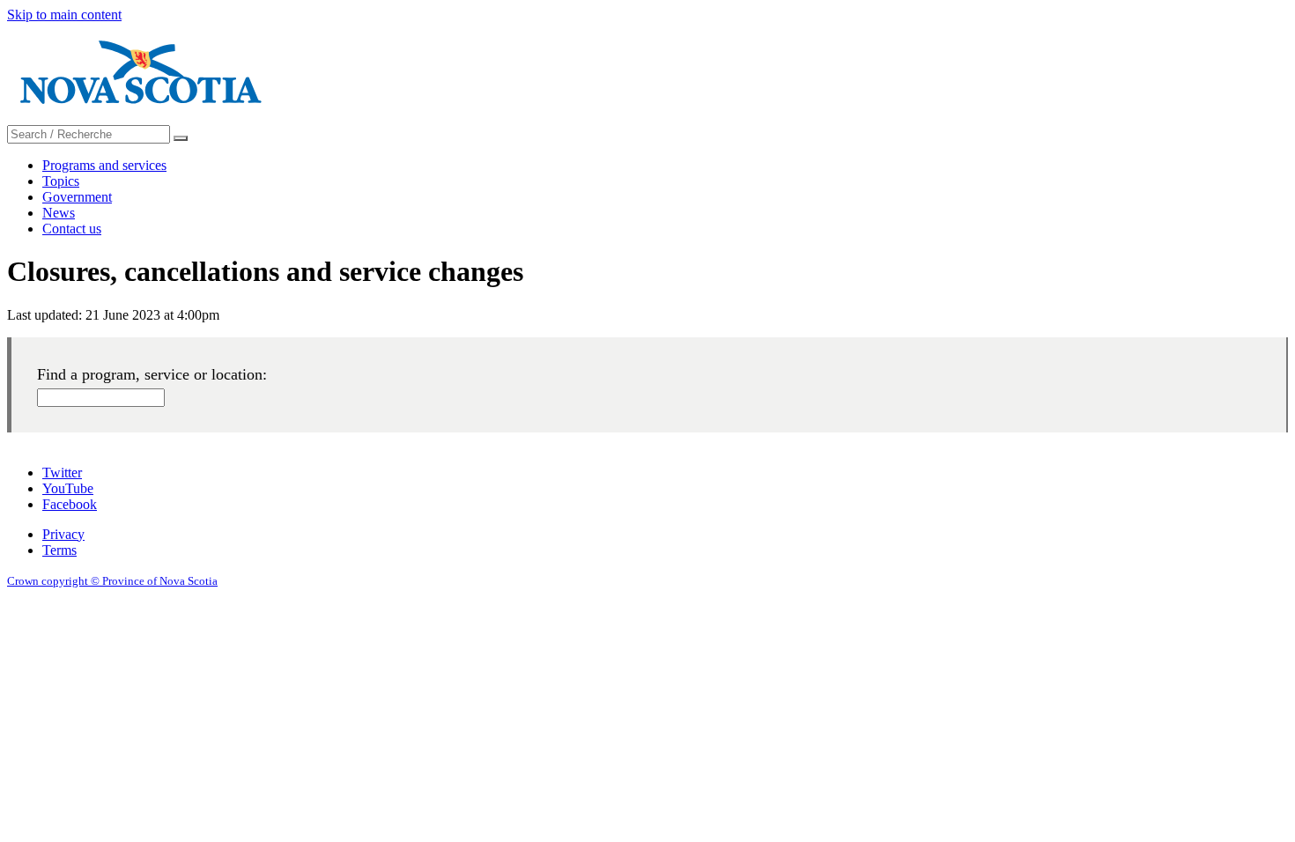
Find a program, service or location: (152, 374)
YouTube (67, 488)
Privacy (63, 534)
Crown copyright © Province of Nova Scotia (112, 580)
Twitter (62, 472)
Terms (59, 550)
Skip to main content (64, 14)
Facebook (69, 504)
